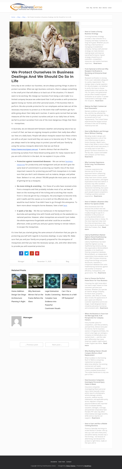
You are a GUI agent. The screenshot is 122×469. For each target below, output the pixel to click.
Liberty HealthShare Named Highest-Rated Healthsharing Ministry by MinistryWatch (95, 237)
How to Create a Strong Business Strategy (93, 33)
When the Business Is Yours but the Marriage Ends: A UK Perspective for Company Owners (96, 317)
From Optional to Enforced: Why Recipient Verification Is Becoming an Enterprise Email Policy (96, 72)
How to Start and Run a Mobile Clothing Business (96, 425)
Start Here (95, 7)
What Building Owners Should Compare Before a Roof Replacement (96, 353)
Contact (110, 7)
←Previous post (31, 345)
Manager (21, 261)
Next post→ (57, 345)
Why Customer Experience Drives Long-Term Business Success (95, 164)
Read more (98, 63)
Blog (91, 7)
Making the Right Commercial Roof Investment (95, 107)
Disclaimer (54, 462)
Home (87, 7)
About (100, 7)
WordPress (87, 466)
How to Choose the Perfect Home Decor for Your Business (96, 279)
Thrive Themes (70, 466)
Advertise (105, 7)
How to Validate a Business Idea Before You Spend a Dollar (96, 203)
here (65, 205)
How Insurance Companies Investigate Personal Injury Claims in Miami (94, 382)
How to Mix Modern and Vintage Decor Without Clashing (96, 132)
